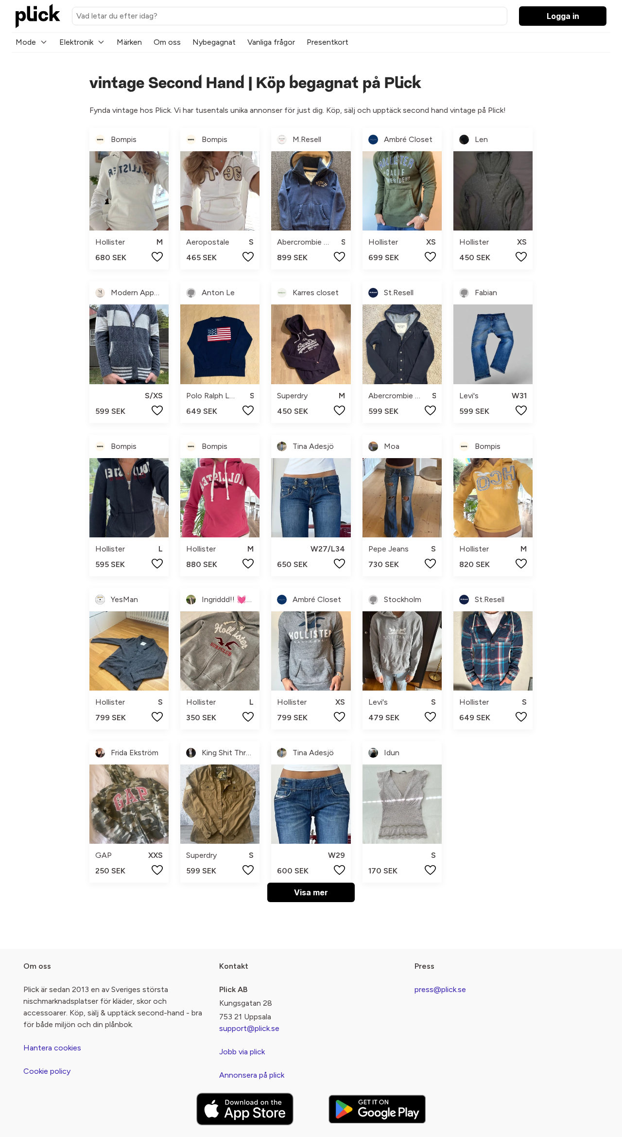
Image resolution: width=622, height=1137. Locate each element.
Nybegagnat (214, 42)
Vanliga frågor (271, 42)
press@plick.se (440, 989)
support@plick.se (249, 1028)
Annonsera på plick (251, 1075)
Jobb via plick (242, 1051)
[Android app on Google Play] (377, 1109)
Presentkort (327, 42)
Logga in (563, 16)
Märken (129, 42)
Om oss (167, 42)
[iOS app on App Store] (245, 1109)
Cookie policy (46, 1071)
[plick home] (38, 16)
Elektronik (76, 42)
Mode (26, 42)
